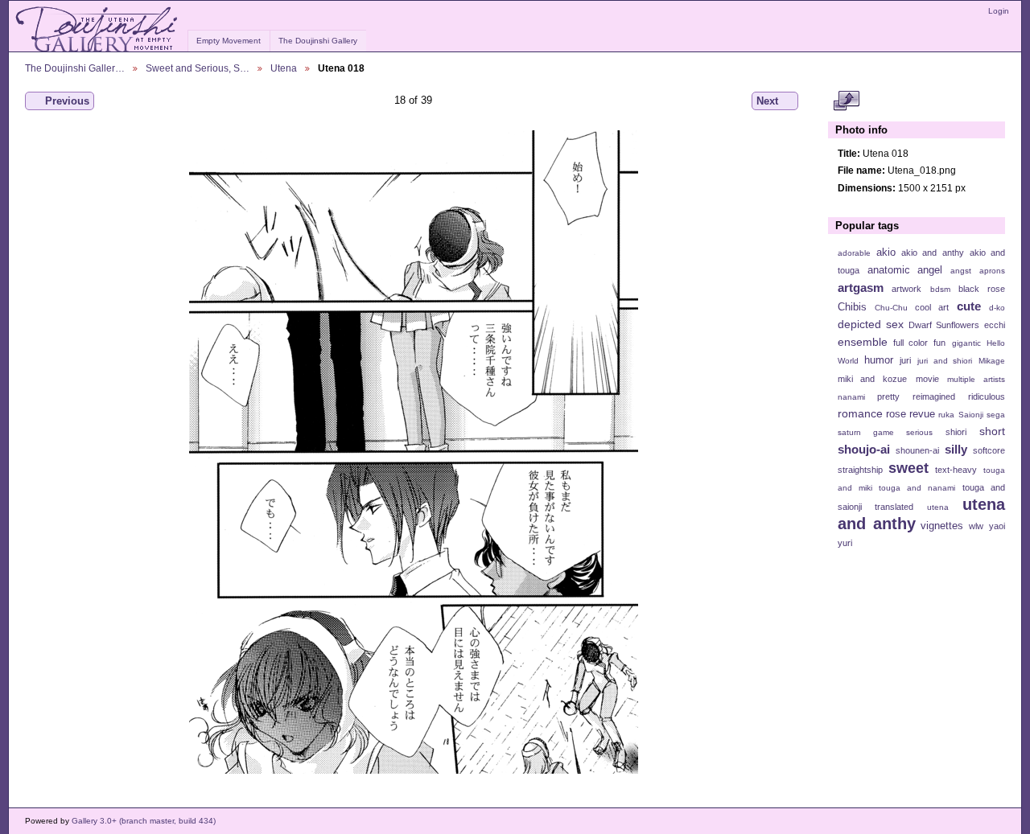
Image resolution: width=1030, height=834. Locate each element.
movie (927, 379)
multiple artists (976, 379)
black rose (981, 289)
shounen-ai (917, 450)
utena (938, 507)
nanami (851, 396)
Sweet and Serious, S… (197, 68)
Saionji (970, 414)
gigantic (966, 343)
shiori (956, 432)
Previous (67, 101)
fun (939, 342)
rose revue (910, 414)
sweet (908, 467)
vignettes (942, 526)
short (992, 431)
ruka (946, 414)
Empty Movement (228, 40)
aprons (992, 270)
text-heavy (956, 470)
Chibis (852, 307)
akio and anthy (932, 252)
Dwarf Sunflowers (943, 325)
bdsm (940, 289)
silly (956, 449)
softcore (989, 450)
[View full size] (413, 452)
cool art (932, 307)
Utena (283, 68)
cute (969, 306)
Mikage (991, 360)
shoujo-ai (864, 449)
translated (894, 506)
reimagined (934, 396)
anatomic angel (905, 270)
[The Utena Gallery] (97, 29)
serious (919, 432)
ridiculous (986, 396)
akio (886, 252)
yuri (845, 543)
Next (767, 101)
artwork (906, 289)
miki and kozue (872, 379)
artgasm (861, 287)
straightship (860, 470)
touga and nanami (917, 487)
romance (860, 413)
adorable (854, 253)
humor (878, 360)
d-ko (997, 307)
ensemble (863, 341)
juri (905, 360)
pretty (888, 396)
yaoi (997, 526)
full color (910, 342)
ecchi (994, 325)
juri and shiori (944, 360)
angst (960, 270)
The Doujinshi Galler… (75, 68)
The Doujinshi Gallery (317, 40)
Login (998, 10)
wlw (976, 526)
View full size (846, 101)
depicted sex (871, 324)
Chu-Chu (891, 307)
